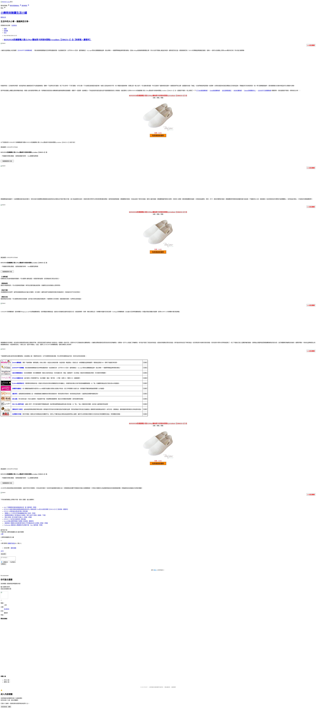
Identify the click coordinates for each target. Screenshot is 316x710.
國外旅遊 (13, 548)
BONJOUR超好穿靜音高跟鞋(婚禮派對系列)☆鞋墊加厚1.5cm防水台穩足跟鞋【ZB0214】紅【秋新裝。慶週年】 (36, 509)
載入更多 (3, 554)
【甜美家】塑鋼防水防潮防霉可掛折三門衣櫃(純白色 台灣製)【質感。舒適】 (26, 523)
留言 (13, 543)
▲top (2, 551)
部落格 (6, 30)
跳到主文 (3, 17)
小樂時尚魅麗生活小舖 (14, 12)
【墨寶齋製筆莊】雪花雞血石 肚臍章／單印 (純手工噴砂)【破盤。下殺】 (25, 515)
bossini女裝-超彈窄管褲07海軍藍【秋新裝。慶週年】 (19, 521)
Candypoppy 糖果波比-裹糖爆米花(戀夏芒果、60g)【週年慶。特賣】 (23, 525)
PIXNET (146, 687)
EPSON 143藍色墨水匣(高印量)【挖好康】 (16, 511)
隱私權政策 (167, 687)
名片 (5, 32)
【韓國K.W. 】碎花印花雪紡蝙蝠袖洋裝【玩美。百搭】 (20, 513)
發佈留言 (3, 564)
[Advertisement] (158, 69)
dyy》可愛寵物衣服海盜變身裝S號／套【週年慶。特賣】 (20, 507)
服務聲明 (173, 687)
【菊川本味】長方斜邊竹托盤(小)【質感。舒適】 (18, 517)
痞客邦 (10, 543)
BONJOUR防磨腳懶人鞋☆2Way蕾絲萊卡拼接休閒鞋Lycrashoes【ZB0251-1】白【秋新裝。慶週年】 (47, 40)
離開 (9, 706)
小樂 (2, 534)
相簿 (5, 28)
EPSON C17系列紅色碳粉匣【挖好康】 (15, 519)
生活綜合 (14, 25)
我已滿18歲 (4, 706)
